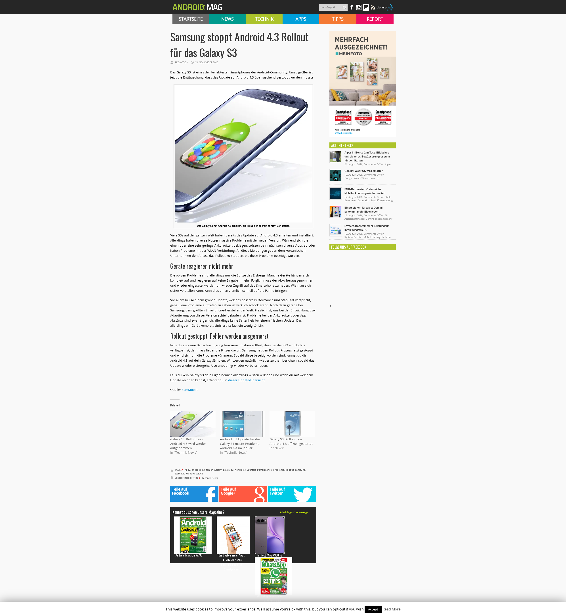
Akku (187, 469)
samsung (300, 469)
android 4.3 (198, 469)
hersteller (240, 469)
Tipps (338, 19)
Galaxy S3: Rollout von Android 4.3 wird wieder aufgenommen (188, 443)
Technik (264, 19)
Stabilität (180, 473)
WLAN (199, 473)
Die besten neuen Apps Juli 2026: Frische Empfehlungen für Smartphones (231, 562)
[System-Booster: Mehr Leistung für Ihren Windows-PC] (335, 235)
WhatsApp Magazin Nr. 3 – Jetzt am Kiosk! (270, 598)
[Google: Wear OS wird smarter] (335, 180)
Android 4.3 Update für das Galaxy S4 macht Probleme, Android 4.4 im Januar (240, 443)
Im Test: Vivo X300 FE (269, 555)
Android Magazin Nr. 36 (189, 555)
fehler (209, 469)
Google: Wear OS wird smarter (363, 171)
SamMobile (190, 390)
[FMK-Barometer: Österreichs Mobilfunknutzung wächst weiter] (335, 199)
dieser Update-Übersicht (246, 380)
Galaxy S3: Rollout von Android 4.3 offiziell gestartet (291, 441)
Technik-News (210, 478)
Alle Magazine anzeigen (295, 512)
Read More (391, 609)
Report (375, 19)
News (227, 19)
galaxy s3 (228, 469)
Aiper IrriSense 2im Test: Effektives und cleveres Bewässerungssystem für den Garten (367, 156)
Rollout (289, 469)
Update (190, 473)
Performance (264, 469)
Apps (301, 19)
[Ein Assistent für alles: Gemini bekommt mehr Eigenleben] (335, 217)
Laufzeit (251, 469)
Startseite (191, 19)
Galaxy (218, 469)
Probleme (278, 469)
